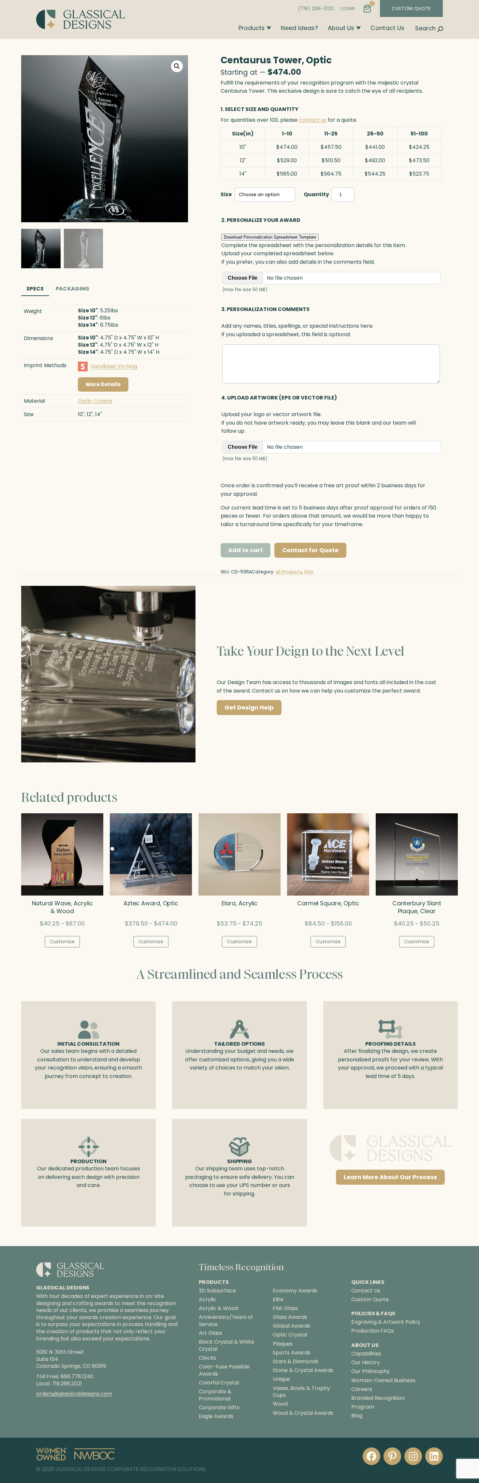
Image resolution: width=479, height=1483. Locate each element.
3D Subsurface (217, 1290)
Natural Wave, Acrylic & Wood (62, 907)
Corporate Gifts (219, 1407)
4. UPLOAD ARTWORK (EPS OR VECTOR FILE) (279, 397)
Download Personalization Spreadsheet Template (270, 237)
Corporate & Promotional (215, 1395)
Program (362, 1407)
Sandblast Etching (114, 366)
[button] (177, 66)
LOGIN (347, 8)
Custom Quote (370, 1299)
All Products (289, 572)
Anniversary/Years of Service (226, 1321)
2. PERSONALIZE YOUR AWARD (260, 220)
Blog (356, 1415)
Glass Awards (290, 1317)
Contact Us (387, 28)
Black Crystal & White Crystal (226, 1345)
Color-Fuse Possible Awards (224, 1370)
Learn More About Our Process (390, 1177)
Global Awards (291, 1326)
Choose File (242, 278)
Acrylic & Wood (218, 1308)
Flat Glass (285, 1308)
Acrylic (207, 1299)
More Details (103, 384)
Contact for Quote (310, 550)
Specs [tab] (35, 288)
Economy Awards (295, 1290)
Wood (280, 1404)
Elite (308, 572)
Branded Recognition (378, 1398)
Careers (361, 1389)
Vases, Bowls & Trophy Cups (301, 1392)
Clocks (207, 1358)
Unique (281, 1379)
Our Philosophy (370, 1371)
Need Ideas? (299, 28)
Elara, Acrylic (240, 903)
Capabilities (366, 1353)
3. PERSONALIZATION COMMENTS (265, 309)
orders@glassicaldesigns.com (74, 1393)
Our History (365, 1362)
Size (226, 194)
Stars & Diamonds (295, 1361)
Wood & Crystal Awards (303, 1413)
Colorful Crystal (219, 1382)
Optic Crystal (95, 401)
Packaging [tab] (73, 288)
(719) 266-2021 (316, 8)
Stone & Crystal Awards (303, 1370)
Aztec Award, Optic (150, 903)
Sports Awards (291, 1352)
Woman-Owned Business (383, 1380)
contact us (313, 120)
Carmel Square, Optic (328, 903)
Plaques (283, 1344)
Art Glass (210, 1333)
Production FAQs (372, 1331)
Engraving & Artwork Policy (385, 1322)
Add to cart (245, 550)
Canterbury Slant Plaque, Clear (416, 907)
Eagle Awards (216, 1416)
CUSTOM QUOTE (411, 8)
